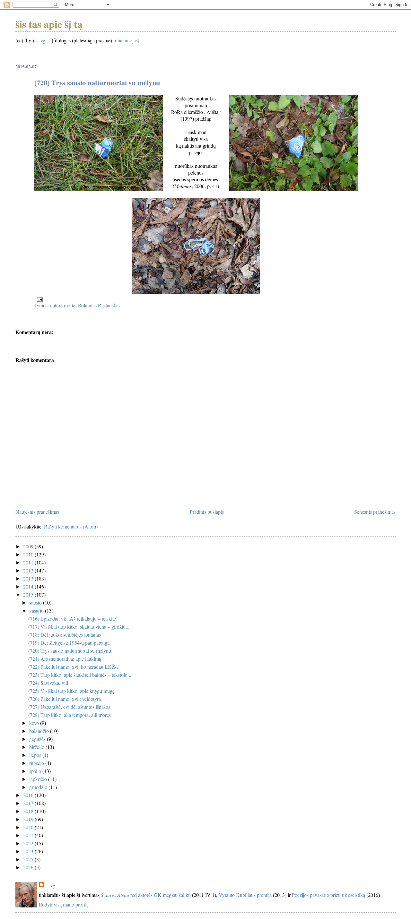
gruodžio (38, 787)
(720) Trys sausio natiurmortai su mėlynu (69, 650)
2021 (29, 835)
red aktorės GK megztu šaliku (146, 894)
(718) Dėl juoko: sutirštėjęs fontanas (64, 634)
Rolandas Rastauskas (99, 305)
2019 (29, 819)
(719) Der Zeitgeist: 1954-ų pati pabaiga (68, 642)
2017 (29, 803)
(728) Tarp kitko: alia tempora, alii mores (69, 714)
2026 (29, 867)
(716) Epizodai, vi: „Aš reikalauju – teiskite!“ (74, 618)
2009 (29, 546)
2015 (29, 594)
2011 (29, 562)
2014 (29, 586)
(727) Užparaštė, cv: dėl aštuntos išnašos (69, 706)
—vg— (42, 40)
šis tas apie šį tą (49, 23)
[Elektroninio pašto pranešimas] (39, 298)
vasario (37, 610)
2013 (29, 578)
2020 (29, 827)
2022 (29, 843)
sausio (36, 602)
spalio (35, 771)
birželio (37, 746)
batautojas (128, 40)
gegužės (38, 738)
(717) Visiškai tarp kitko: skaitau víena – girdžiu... (78, 626)
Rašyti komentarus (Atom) (71, 526)
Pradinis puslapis (207, 511)
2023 (29, 851)
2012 (29, 570)
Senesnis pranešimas (375, 511)
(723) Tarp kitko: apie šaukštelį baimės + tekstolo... (79, 674)
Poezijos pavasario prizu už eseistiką (328, 894)
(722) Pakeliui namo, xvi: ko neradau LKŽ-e (73, 666)
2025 (29, 859)
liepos (35, 755)
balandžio (39, 730)
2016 (29, 795)
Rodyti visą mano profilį (63, 904)
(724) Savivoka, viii (48, 682)
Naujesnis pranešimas (37, 511)
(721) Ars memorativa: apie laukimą (64, 658)
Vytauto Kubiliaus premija (245, 894)
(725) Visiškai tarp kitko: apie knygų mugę (71, 690)
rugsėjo (37, 763)
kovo (34, 722)
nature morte (62, 305)
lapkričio (38, 779)
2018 (29, 811)
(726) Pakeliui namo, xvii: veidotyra (64, 698)
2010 (29, 554)
